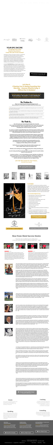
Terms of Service (34, 442)
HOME (21, 2)
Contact (44, 442)
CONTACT (47, 2)
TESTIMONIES (35, 2)
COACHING (30, 2)
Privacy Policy (40, 442)
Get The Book (37, 424)
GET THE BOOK (42, 2)
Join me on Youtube (7, 424)
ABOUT (25, 2)
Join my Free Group (23, 424)
